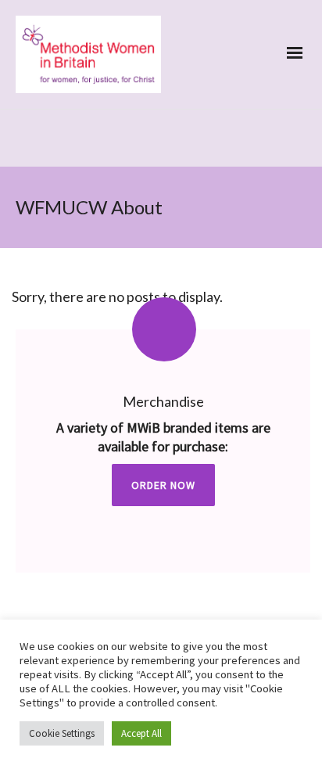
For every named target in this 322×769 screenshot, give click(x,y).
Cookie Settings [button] (62, 733)
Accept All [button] (141, 733)
